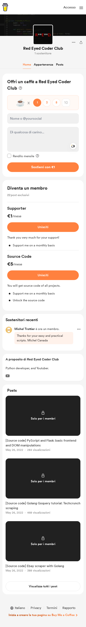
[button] (81, 7)
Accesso (69, 7)
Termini (51, 608)
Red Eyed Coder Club (43, 48)
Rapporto (68, 608)
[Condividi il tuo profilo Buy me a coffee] (81, 42)
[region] (43, 125)
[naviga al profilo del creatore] (43, 35)
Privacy (36, 608)
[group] (43, 227)
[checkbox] (20, 156)
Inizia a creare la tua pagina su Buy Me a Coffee (42, 615)
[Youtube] (8, 376)
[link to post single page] (43, 424)
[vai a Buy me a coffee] (5, 7)
